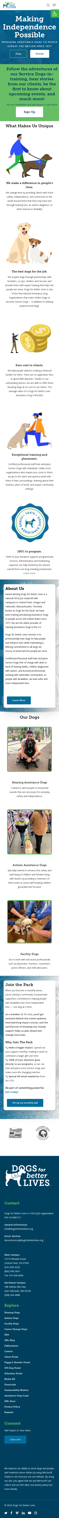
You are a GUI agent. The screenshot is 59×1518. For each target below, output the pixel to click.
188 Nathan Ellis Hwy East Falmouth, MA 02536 (17, 1286)
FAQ (6, 1334)
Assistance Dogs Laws (16, 1395)
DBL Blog (9, 1340)
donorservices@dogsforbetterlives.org (23, 1240)
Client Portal (11, 1357)
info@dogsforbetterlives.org (18, 1228)
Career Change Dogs (15, 1329)
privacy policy (41, 1484)
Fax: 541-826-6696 (13, 1275)
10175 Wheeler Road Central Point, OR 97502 (16, 1259)
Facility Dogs (29, 954)
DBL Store (9, 1401)
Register (9, 1412)
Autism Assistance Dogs (30, 865)
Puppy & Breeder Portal (17, 1362)
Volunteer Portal (13, 1373)
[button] (55, 13)
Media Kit (9, 1379)
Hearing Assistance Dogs (29, 782)
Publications (11, 1345)
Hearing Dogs (12, 1312)
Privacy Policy (12, 1406)
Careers (8, 1351)
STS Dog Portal (12, 1368)
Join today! (11, 1092)
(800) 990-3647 (12, 1271)
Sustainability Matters (16, 1390)
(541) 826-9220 (12, 1267)
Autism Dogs (11, 1318)
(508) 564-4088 (12, 1295)
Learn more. (29, 573)
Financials (10, 1384)
